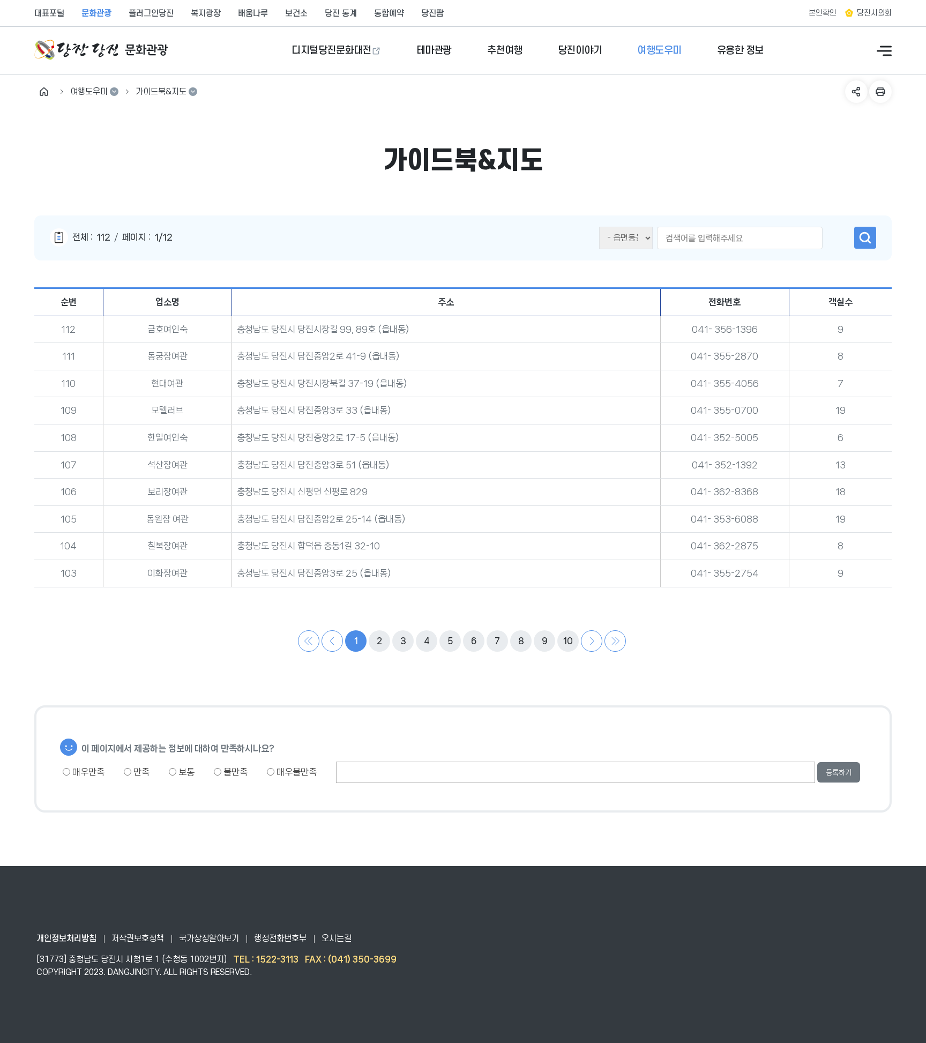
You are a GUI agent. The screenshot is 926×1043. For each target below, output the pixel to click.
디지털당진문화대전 (331, 50)
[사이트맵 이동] (884, 50)
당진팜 (432, 13)
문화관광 (96, 13)
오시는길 (337, 938)
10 (568, 640)
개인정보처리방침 (66, 938)
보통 (185, 772)
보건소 (296, 13)
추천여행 (504, 50)
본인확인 (823, 13)
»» (615, 641)
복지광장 (206, 13)
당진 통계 (341, 13)
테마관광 (434, 50)
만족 (140, 772)
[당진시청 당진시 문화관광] (101, 50)
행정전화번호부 (280, 938)
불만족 (234, 772)
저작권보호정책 (137, 938)
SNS (856, 91)
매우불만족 (295, 772)
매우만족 (87, 772)
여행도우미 (659, 50)
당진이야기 (580, 50)
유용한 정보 (740, 50)
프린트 (880, 91)
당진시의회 (874, 13)
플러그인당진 (151, 13)
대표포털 (49, 13)
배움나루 (253, 13)
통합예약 (389, 13)
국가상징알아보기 (209, 938)
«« (308, 641)
